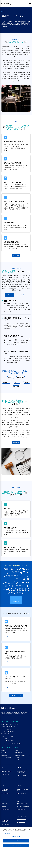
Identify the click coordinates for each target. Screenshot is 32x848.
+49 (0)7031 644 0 (5, 793)
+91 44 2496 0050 (5, 824)
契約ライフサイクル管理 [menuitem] (7, 736)
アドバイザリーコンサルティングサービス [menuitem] (11, 743)
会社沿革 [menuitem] (17, 757)
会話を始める (16, 442)
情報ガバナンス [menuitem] (5, 733)
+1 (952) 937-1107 (5, 774)
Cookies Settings (16, 836)
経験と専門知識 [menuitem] (18, 753)
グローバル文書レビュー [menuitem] (7, 729)
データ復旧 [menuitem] (4, 738)
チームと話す (16, 255)
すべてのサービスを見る (16, 695)
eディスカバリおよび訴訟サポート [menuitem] (9, 724)
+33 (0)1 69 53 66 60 (21, 793)
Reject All (16, 841)
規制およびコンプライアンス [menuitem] (8, 726)
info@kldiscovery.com (21, 819)
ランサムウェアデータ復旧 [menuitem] (7, 740)
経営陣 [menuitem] (16, 750)
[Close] (29, 829)
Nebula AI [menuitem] (3, 753)
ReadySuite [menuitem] (4, 755)
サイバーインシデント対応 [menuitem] (7, 731)
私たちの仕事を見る (21, 295)
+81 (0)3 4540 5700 (21, 809)
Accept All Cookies (16, 845)
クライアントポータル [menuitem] (6, 757)
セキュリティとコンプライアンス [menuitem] (23, 755)
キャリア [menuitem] (17, 760)
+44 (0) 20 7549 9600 (21, 775)
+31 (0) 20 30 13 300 (5, 809)
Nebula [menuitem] (3, 750)
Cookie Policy (6, 833)
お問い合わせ (10, 295)
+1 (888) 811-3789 (21, 822)
